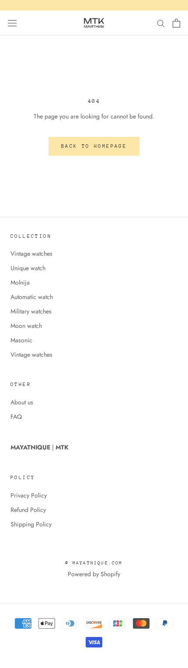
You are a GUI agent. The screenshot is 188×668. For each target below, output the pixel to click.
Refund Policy (28, 509)
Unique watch (27, 268)
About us (21, 402)
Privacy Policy (28, 495)
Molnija (20, 282)
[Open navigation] (12, 23)
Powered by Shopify (94, 574)
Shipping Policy (31, 524)
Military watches (31, 311)
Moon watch (26, 325)
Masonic (21, 340)
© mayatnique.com (93, 563)
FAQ (16, 416)
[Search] (161, 23)
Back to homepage (94, 146)
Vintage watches (31, 253)
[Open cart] (176, 23)
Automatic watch (31, 296)
